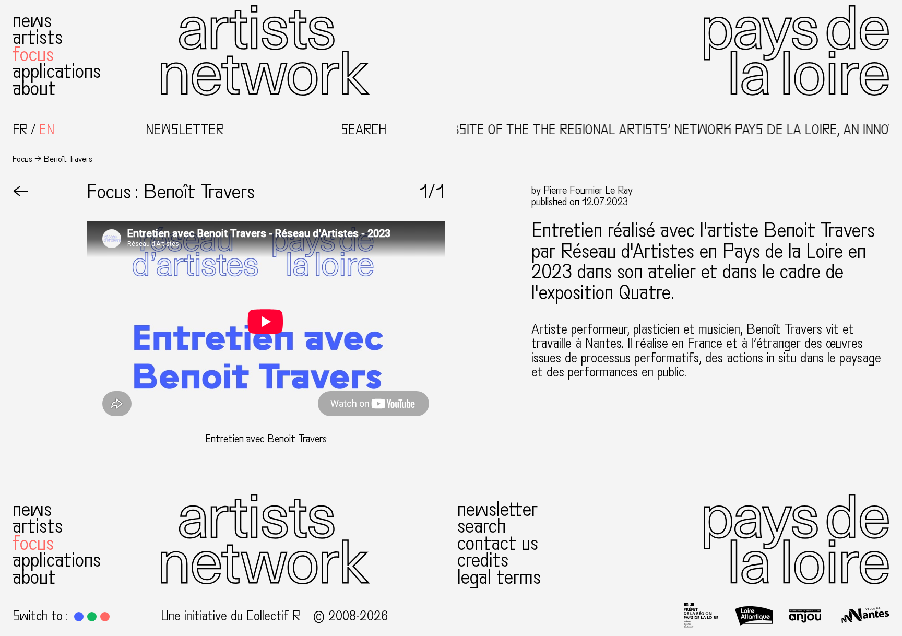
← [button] (21, 192)
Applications (57, 71)
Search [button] (363, 130)
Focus (33, 54)
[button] (79, 616)
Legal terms (499, 577)
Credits (482, 560)
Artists (38, 37)
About (34, 88)
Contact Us (497, 543)
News (32, 20)
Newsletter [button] (184, 130)
